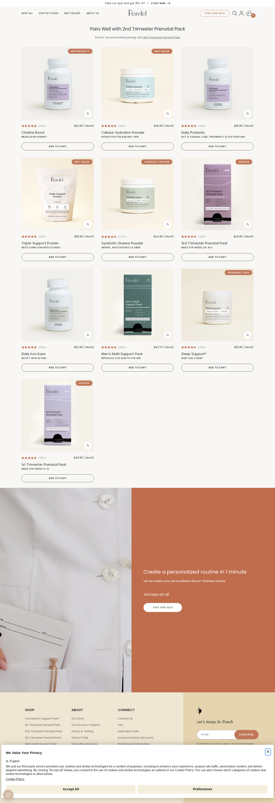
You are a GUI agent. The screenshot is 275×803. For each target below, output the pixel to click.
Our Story (77, 718)
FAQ (120, 725)
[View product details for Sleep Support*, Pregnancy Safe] (217, 305)
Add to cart (58, 146)
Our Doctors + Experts (85, 725)
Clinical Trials (79, 738)
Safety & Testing (82, 731)
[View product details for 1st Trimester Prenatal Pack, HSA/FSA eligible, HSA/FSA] (58, 415)
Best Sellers (72, 13)
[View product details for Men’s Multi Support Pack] (137, 305)
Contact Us (125, 718)
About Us (92, 13)
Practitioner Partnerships (134, 744)
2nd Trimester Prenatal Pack (161, 37)
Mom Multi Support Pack (41, 744)
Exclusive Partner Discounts (135, 738)
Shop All (27, 13)
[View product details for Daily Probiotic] (217, 83)
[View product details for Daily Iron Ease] (58, 305)
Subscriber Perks (128, 731)
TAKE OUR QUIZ (214, 13)
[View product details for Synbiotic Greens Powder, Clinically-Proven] (137, 194)
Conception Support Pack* (42, 718)
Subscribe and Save (84, 744)
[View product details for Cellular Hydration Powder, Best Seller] (137, 83)
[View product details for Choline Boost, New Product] (58, 83)
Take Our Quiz (163, 607)
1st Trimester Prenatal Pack (42, 725)
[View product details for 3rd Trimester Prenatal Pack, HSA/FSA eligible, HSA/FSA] (217, 194)
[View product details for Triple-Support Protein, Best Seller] (58, 194)
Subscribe (246, 734)
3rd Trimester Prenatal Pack (43, 738)
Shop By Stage (48, 13)
